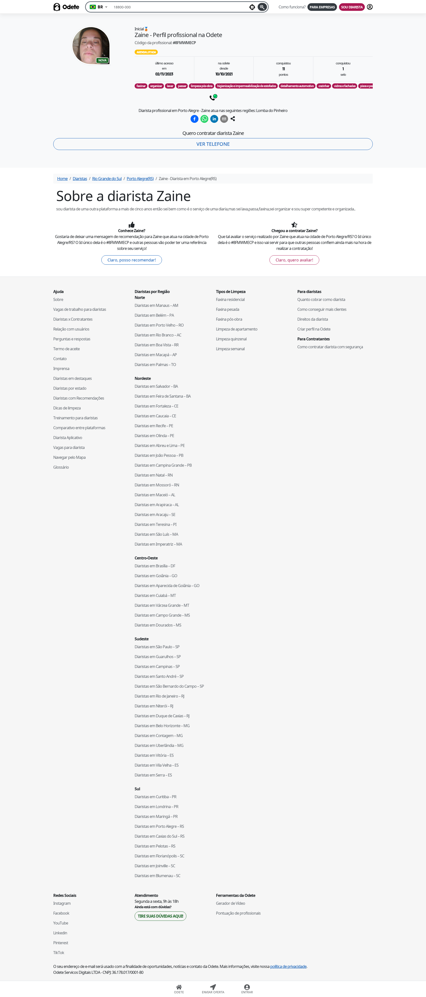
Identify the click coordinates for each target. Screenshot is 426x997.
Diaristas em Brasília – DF (155, 566)
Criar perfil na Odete (313, 329)
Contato (60, 358)
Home (62, 178)
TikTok (58, 952)
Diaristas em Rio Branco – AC (158, 335)
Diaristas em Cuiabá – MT (155, 595)
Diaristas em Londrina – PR (156, 806)
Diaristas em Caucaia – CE (155, 416)
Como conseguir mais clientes (321, 309)
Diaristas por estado (69, 388)
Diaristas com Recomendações (78, 398)
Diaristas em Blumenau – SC (157, 875)
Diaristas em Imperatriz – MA (158, 544)
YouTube (60, 923)
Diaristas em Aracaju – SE (155, 514)
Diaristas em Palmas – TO (155, 364)
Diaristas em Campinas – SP (157, 666)
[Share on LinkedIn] (214, 119)
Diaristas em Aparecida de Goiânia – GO (167, 585)
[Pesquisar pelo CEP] (262, 7)
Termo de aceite (66, 348)
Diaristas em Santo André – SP (159, 676)
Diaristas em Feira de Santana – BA (163, 396)
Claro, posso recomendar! (131, 260)
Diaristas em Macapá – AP (156, 354)
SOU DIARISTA (352, 7)
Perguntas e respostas (71, 339)
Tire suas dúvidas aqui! (160, 916)
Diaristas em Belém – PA (154, 315)
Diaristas (80, 178)
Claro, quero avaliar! (294, 260)
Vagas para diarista (69, 447)
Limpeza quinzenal (231, 339)
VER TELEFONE (213, 144)
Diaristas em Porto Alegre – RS (159, 826)
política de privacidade (288, 966)
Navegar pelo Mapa (69, 457)
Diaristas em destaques (72, 378)
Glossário (61, 467)
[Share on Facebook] (194, 119)
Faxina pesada (227, 309)
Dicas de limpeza (67, 408)
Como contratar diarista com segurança (330, 347)
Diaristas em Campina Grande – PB (163, 465)
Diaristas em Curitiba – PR (155, 796)
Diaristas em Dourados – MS (158, 625)
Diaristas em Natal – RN (154, 475)
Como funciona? (292, 7)
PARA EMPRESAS (322, 7)
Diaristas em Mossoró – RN (157, 485)
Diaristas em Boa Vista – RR (156, 345)
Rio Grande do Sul (107, 178)
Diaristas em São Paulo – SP (157, 646)
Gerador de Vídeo (230, 903)
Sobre (58, 299)
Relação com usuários (71, 329)
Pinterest (60, 942)
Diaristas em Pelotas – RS (155, 846)
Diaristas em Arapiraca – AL (157, 504)
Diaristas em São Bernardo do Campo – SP (169, 686)
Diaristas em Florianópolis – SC (159, 856)
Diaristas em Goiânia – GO (156, 575)
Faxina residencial (230, 299)
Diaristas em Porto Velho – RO (159, 325)
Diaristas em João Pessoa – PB (159, 455)
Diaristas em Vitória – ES (154, 755)
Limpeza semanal (230, 348)
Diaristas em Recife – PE (154, 425)
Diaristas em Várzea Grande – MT (162, 605)
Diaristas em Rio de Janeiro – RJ (159, 696)
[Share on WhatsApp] (204, 119)
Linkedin (60, 933)
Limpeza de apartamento (236, 329)
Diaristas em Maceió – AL (155, 495)
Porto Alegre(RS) (140, 178)
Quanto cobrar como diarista (321, 299)
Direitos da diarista (312, 319)
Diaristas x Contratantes (72, 319)
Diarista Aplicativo (67, 437)
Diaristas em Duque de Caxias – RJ (162, 716)
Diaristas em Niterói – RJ (154, 706)
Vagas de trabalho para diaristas (79, 309)
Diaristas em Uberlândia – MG (159, 745)
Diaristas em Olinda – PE (154, 435)
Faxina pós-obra (229, 319)
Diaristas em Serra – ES (153, 775)
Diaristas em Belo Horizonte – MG (162, 725)
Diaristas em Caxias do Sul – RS (159, 836)
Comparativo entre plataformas (79, 427)
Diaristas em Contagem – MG (159, 735)
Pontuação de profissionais (238, 913)
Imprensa (61, 368)
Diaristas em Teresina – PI (155, 524)
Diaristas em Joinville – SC (155, 865)
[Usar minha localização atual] (252, 7)
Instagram (62, 903)
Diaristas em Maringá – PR (156, 816)
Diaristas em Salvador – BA (156, 386)
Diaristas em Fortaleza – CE (156, 406)
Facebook (61, 913)
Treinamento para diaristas (75, 418)
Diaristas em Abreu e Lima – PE (160, 445)
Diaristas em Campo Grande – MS (162, 615)
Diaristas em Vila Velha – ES (156, 765)
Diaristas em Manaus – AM (156, 305)
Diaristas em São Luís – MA (156, 534)
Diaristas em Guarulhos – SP (158, 656)
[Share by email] (224, 119)
